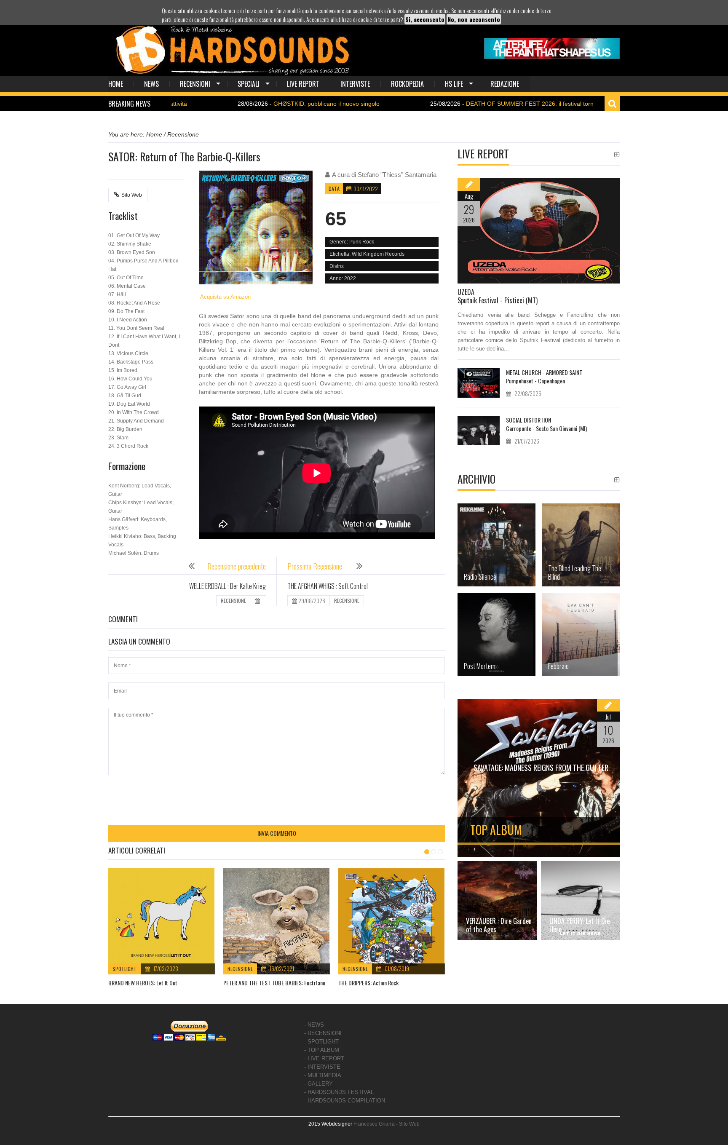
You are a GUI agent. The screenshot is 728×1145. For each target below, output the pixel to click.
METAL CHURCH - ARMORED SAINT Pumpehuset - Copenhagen (544, 376)
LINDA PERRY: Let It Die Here (579, 925)
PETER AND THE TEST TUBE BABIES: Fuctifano (274, 982)
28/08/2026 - (263, 103)
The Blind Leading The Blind (574, 572)
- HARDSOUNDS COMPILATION (344, 1100)
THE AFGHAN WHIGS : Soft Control (327, 586)
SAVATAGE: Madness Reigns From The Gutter (541, 767)
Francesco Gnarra (374, 1124)
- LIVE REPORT (324, 1058)
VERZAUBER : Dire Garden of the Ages (499, 925)
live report (303, 84)
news (151, 84)
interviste (355, 84)
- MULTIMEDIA (322, 1075)
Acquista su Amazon (225, 297)
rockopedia (407, 84)
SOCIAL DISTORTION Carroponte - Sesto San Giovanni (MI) (546, 424)
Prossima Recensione (315, 566)
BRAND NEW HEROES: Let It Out (142, 982)
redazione (504, 84)
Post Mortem (479, 666)
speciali (249, 84)
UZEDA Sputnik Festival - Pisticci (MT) (498, 296)
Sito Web (131, 195)
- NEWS (314, 1025)
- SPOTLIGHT (321, 1041)
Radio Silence (480, 577)
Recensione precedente (236, 566)
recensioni (195, 84)
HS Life (454, 84)
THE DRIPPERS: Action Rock (368, 982)
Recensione (240, 968)
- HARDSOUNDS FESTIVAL (339, 1092)
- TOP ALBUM (321, 1050)
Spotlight (124, 968)
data (334, 188)
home (115, 84)
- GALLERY (318, 1084)
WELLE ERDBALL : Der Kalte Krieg (227, 586)
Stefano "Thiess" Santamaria (397, 174)
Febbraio (558, 666)
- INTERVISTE (322, 1067)
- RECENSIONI (323, 1033)
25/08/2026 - (484, 103)
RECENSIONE (233, 600)
